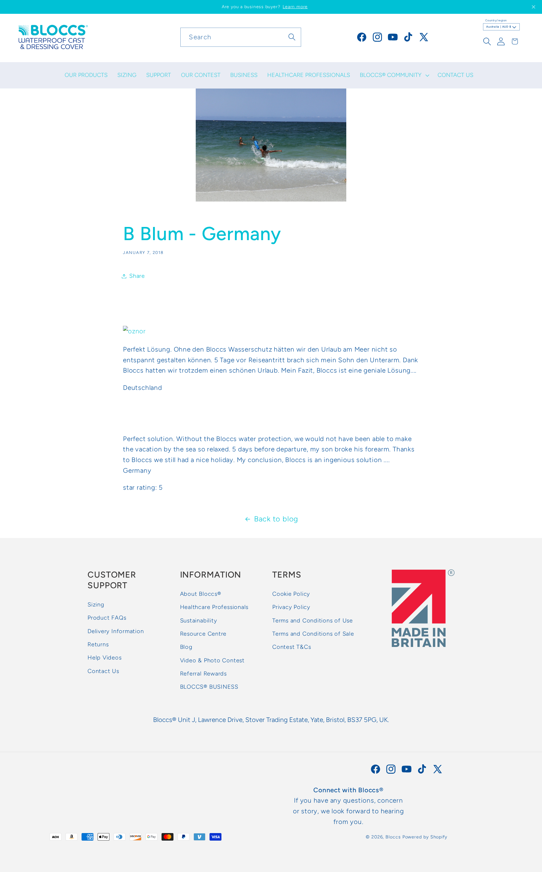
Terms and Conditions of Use (312, 620)
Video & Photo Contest (212, 660)
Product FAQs (107, 618)
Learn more (295, 6)
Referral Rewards (203, 673)
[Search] (292, 37)
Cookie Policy (291, 593)
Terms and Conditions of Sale (313, 633)
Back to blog (276, 518)
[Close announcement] (533, 7)
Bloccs (393, 837)
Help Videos (105, 657)
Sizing (96, 604)
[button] (394, 75)
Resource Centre (203, 633)
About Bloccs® (200, 593)
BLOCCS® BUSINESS (209, 687)
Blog (186, 647)
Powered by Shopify (424, 837)
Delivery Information (116, 631)
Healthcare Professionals (214, 607)
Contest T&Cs (291, 647)
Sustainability (198, 620)
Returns (98, 644)
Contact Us (103, 671)
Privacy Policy (291, 607)
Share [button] (137, 275)
